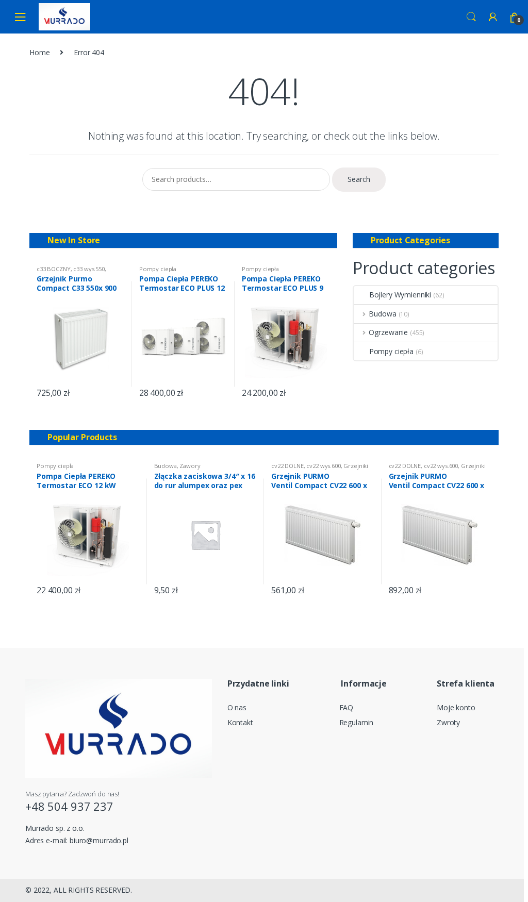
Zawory (189, 466)
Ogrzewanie (388, 332)
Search (471, 17)
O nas (236, 707)
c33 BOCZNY (54, 269)
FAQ (346, 707)
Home (39, 52)
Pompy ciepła (157, 269)
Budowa (382, 314)
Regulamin (356, 722)
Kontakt (240, 722)
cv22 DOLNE (287, 466)
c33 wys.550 (88, 269)
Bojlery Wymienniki (400, 294)
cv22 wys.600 (323, 466)
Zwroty (448, 722)
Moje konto (456, 707)
